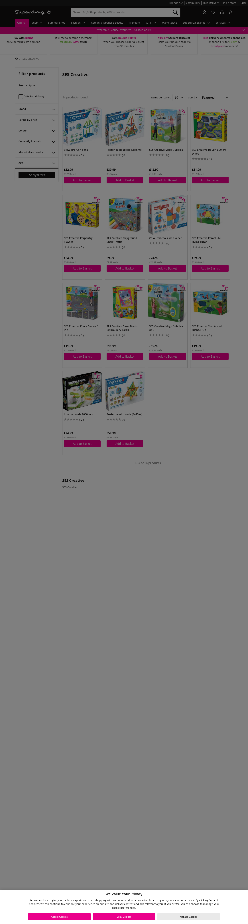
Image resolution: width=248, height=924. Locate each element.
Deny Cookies (124, 916)
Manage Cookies (189, 916)
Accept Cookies (59, 916)
